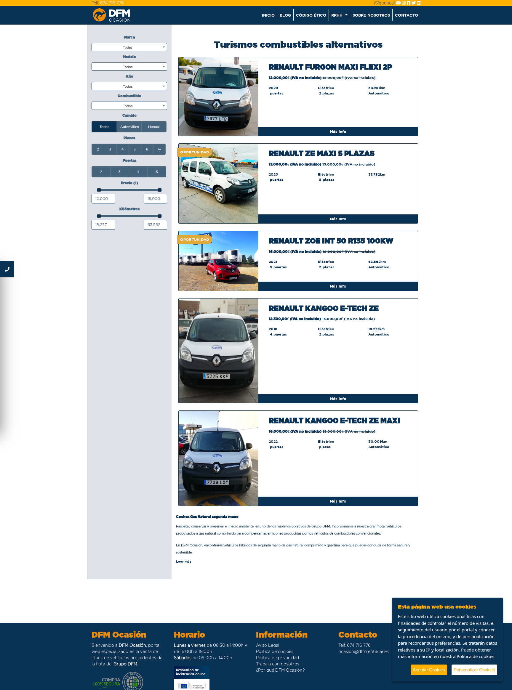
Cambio (129, 115)
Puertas (129, 160)
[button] (339, 15)
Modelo (129, 56)
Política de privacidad (277, 657)
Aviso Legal (267, 645)
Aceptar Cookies (429, 669)
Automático (129, 127)
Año (129, 76)
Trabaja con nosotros (277, 664)
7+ (159, 149)
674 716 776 (112, 3)
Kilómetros (129, 209)
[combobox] (129, 47)
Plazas (129, 138)
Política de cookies (274, 651)
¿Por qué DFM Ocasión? (280, 670)
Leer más (183, 561)
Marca (129, 37)
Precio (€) (129, 183)
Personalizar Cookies (474, 669)
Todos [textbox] (127, 67)
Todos (104, 127)
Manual (154, 127)
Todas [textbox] (127, 47)
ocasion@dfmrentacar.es (363, 651)
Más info (338, 131)
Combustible (129, 96)
